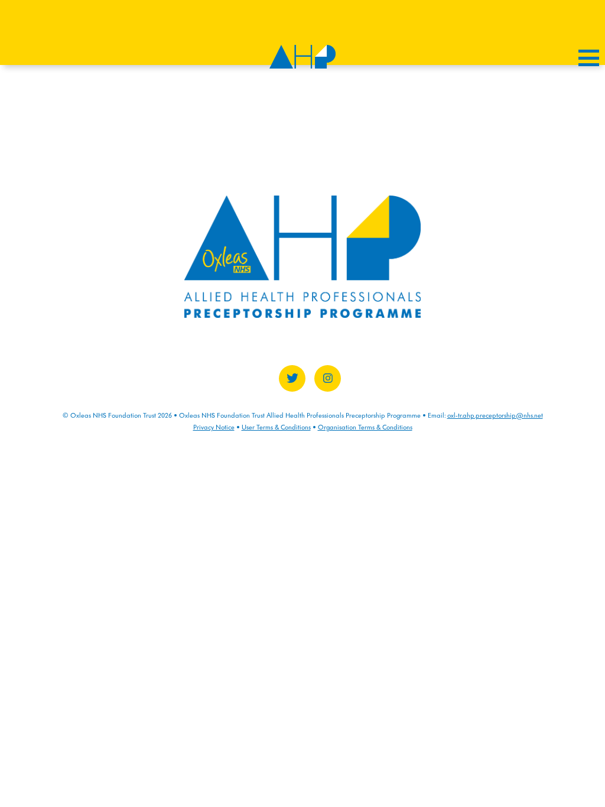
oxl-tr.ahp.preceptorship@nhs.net (495, 415)
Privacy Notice (214, 427)
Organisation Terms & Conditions (365, 427)
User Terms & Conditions (276, 427)
